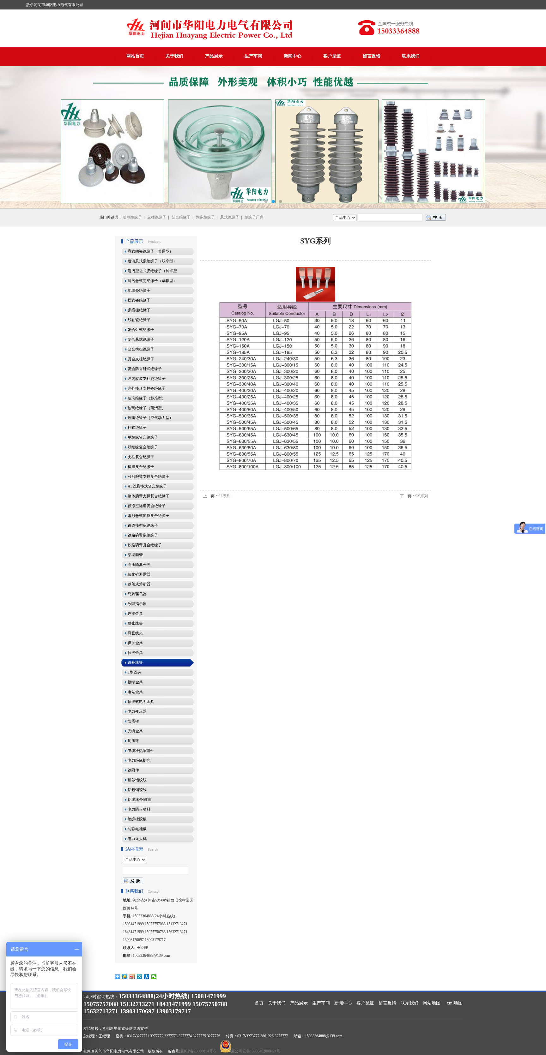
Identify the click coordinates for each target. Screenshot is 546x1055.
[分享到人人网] (146, 976)
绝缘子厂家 (254, 217)
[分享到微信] (154, 976)
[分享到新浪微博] (132, 976)
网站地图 (431, 1003)
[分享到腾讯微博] (139, 976)
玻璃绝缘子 (132, 217)
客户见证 (332, 56)
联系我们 (411, 56)
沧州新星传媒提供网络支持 (125, 1028)
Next (535, 137)
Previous (11, 137)
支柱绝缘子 (156, 217)
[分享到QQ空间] (125, 976)
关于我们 (174, 56)
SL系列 (224, 496)
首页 (259, 1003)
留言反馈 (371, 56)
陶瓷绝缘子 (205, 217)
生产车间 (253, 56)
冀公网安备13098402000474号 (255, 1051)
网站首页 (135, 56)
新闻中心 (292, 56)
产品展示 (214, 56)
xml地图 (455, 1003)
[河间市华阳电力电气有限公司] (273, 137)
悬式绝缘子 (229, 217)
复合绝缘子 (181, 217)
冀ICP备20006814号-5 (198, 1051)
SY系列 (421, 496)
